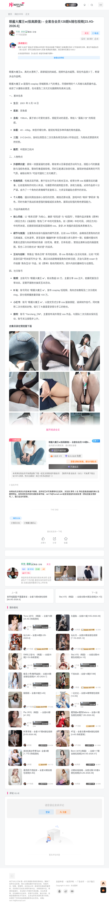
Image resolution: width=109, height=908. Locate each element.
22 (39, 569)
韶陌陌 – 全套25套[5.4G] (34, 693)
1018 (31, 569)
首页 (10, 14)
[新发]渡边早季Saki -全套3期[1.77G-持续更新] (36, 752)
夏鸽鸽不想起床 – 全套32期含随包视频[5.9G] (37, 771)
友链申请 (59, 881)
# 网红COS (15, 523)
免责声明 (70, 881)
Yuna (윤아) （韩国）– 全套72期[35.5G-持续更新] (37, 617)
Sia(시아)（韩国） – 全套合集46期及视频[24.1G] (85, 656)
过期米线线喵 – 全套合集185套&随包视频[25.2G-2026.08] (85, 771)
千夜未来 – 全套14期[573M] (83, 673)
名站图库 (74, 885)
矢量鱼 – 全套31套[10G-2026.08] (85, 615)
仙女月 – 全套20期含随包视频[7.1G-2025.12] (84, 636)
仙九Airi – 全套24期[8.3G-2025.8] (34, 636)
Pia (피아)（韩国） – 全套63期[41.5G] (36, 713)
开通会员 (72, 5)
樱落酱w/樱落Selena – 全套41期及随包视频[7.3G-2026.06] (85, 713)
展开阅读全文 (53, 429)
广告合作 (80, 881)
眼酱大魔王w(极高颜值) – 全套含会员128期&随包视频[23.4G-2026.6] (51, 23)
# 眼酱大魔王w (30, 523)
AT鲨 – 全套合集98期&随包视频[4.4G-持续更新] (85, 733)
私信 (96, 33)
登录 (48, 812)
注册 (64, 812)
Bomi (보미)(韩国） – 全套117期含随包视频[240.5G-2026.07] (85, 752)
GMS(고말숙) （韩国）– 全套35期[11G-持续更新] (37, 656)
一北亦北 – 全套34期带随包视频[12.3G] (85, 694)
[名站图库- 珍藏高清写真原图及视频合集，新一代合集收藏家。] (12, 875)
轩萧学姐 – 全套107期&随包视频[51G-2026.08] (37, 733)
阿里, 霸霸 (20, 31)
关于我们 (91, 881)
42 (44, 569)
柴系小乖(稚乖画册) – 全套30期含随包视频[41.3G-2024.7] (37, 675)
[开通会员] (103, 890)
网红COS (19, 14)
